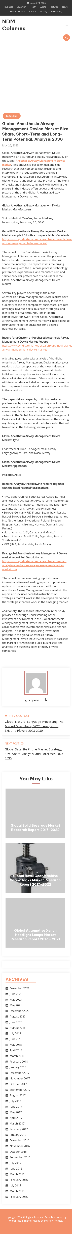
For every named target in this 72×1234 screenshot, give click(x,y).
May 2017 (16, 1112)
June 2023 (16, 994)
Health (33, 6)
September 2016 (20, 1157)
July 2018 (15, 1033)
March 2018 (17, 1056)
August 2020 (17, 1016)
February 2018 (19, 1061)
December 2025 (19, 988)
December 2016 (19, 1140)
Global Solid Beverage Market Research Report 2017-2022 (35, 827)
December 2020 (19, 1011)
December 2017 (19, 1073)
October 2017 (18, 1084)
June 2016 (16, 1168)
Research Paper (17, 11)
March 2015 (17, 1191)
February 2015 (19, 1197)
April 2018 (16, 1050)
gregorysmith (36, 700)
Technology (56, 11)
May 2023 (16, 999)
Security (43, 11)
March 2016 (17, 1174)
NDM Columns (12, 25)
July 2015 (15, 1185)
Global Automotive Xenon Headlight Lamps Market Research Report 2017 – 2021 (35, 934)
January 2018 (18, 1067)
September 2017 (20, 1090)
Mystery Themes (53, 1220)
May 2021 (16, 1005)
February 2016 (19, 1180)
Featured (54, 6)
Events (43, 6)
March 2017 (17, 1123)
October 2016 (18, 1151)
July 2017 (15, 1101)
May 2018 (16, 1044)
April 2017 (16, 1118)
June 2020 (16, 1022)
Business (9, 6)
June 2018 (16, 1039)
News (64, 6)
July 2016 (15, 1163)
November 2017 (20, 1078)
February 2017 (19, 1129)
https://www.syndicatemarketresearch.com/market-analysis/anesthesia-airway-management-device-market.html (34, 565)
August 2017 (17, 1095)
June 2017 (16, 1106)
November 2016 (20, 1146)
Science (32, 11)
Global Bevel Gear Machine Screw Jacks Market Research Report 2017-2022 (35, 880)
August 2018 (17, 1028)
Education (21, 6)
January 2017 (18, 1135)
